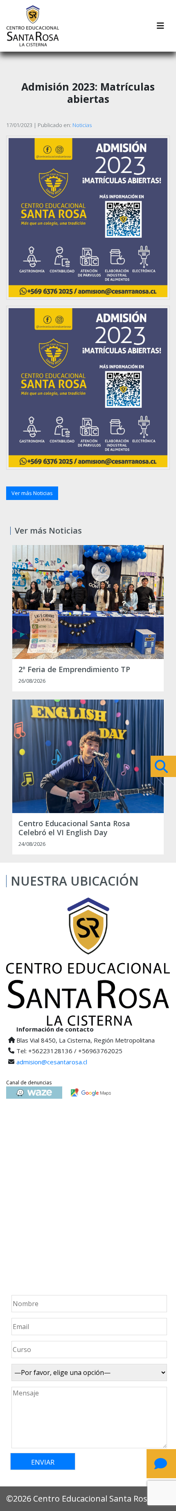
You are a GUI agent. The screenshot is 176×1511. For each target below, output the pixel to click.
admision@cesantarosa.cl (51, 1062)
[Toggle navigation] (160, 26)
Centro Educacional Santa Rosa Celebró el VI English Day (74, 828)
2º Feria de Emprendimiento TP (74, 669)
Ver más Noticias (32, 493)
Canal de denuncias (29, 1082)
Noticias (82, 125)
